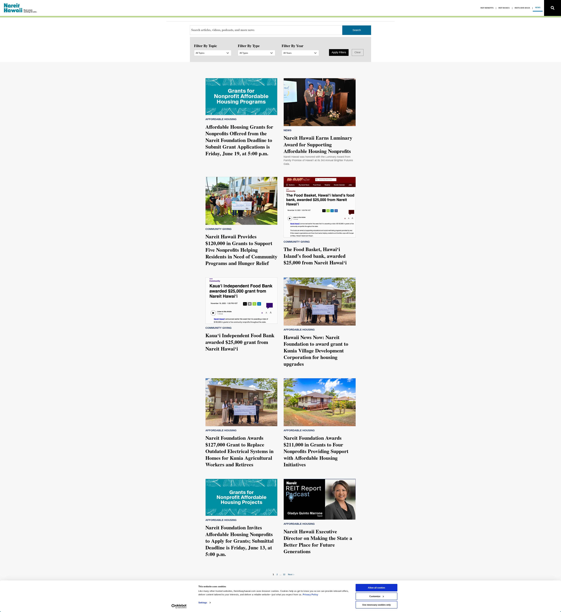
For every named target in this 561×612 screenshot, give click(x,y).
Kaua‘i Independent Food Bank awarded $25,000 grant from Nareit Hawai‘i (239, 342)
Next (290, 574)
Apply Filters (339, 52)
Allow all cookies (376, 587)
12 (284, 574)
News (537, 8)
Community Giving (218, 229)
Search (357, 30)
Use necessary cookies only (376, 605)
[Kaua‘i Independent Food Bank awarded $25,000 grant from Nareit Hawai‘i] (241, 301)
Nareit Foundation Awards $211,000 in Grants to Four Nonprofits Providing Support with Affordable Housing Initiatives (316, 451)
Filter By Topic (205, 45)
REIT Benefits (487, 8)
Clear (357, 52)
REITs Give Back (522, 8)
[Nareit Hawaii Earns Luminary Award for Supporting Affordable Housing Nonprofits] (320, 102)
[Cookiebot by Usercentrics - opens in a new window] (179, 606)
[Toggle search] (552, 8)
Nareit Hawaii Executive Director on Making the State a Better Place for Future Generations (318, 541)
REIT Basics (504, 8)
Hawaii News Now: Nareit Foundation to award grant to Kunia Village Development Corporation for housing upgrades (316, 350)
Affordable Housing (221, 119)
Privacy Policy (310, 594)
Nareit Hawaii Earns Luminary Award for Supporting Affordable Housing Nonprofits (318, 144)
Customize (374, 596)
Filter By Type (249, 45)
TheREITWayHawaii (20, 8)
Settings (202, 602)
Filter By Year (292, 45)
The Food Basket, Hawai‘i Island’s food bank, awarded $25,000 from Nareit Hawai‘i (315, 255)
